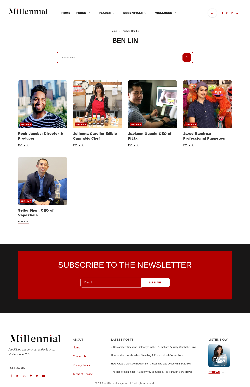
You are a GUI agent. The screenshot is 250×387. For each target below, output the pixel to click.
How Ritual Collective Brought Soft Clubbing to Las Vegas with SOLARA (151, 363)
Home (76, 347)
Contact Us (79, 356)
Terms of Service (83, 374)
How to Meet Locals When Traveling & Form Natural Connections (147, 355)
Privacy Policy (81, 365)
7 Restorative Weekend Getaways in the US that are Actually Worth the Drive (153, 347)
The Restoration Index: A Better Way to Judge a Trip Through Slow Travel (151, 371)
